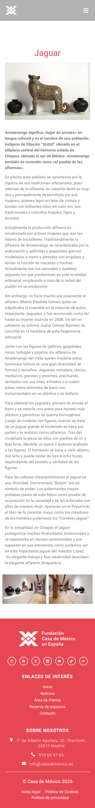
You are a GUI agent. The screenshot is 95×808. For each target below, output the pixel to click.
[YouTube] (59, 661)
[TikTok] (71, 661)
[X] (35, 661)
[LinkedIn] (47, 661)
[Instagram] (12, 661)
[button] (86, 10)
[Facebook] (23, 661)
